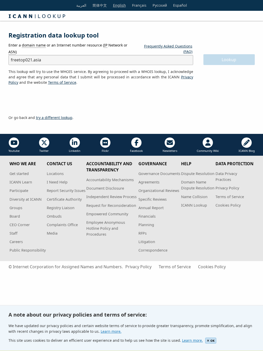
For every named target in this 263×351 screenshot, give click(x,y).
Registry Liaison (60, 207)
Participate (19, 190)
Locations (55, 173)
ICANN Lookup (194, 205)
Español (180, 5)
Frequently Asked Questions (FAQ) (168, 49)
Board (15, 216)
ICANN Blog (247, 151)
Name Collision (194, 196)
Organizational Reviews (158, 190)
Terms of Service (229, 196)
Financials (147, 216)
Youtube (14, 151)
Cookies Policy (228, 205)
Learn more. (111, 331)
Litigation (146, 241)
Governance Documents (159, 173)
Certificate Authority (64, 199)
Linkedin (74, 151)
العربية (81, 5)
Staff (13, 233)
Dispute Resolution (197, 173)
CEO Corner (20, 224)
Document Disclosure (105, 188)
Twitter (44, 151)
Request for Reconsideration (111, 205)
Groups (16, 207)
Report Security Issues (66, 190)
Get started (19, 173)
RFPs (142, 233)
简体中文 (99, 5)
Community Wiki (208, 151)
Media (52, 233)
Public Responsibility (28, 250)
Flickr (105, 151)
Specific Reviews (152, 199)
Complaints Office (62, 224)
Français (139, 5)
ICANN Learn (21, 182)
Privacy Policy (227, 188)
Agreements (148, 182)
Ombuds (54, 216)
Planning (146, 224)
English (119, 5)
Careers (16, 241)
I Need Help (57, 182)
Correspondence (152, 250)
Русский (160, 5)
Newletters (170, 151)
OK (212, 341)
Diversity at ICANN (26, 199)
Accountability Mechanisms (110, 179)
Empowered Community (107, 213)
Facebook (136, 151)
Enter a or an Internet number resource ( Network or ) (67, 48)
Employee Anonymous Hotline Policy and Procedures (105, 228)
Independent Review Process (111, 196)
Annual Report (151, 207)
